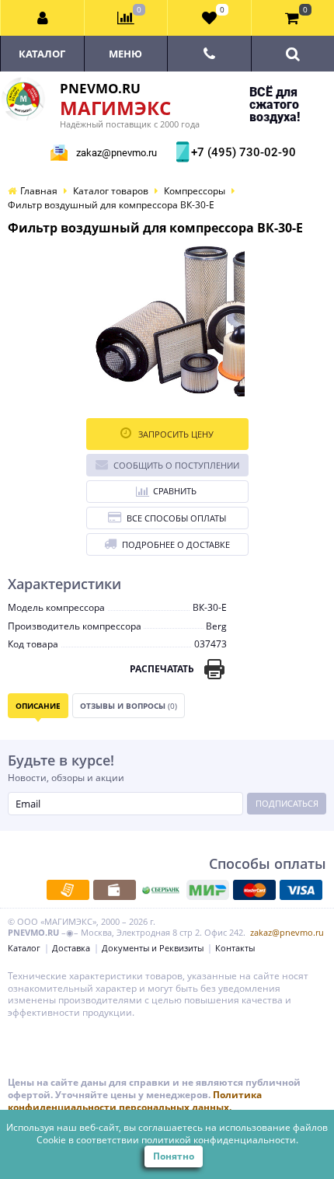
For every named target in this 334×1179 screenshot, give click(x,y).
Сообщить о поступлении (176, 465)
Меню (125, 54)
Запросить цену (175, 434)
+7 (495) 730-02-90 (241, 152)
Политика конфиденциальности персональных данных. (135, 1101)
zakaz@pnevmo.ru (116, 153)
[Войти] (43, 18)
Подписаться (287, 803)
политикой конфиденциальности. (219, 1139)
